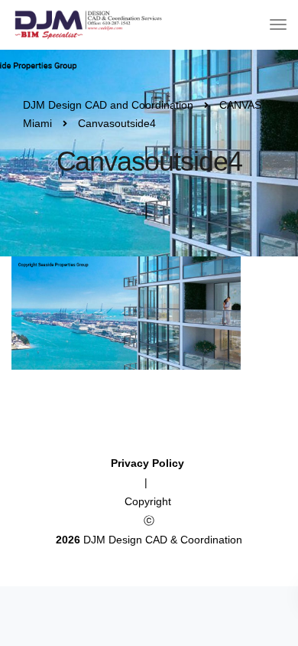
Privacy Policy (149, 463)
